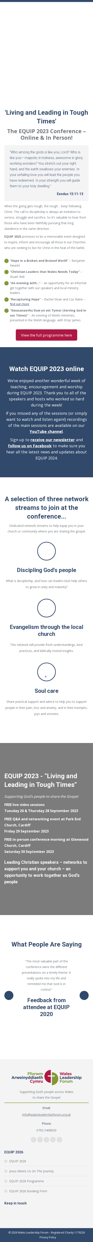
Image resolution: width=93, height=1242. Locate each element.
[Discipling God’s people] (46, 551)
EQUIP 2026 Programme (26, 1181)
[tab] (30, 1032)
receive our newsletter (52, 439)
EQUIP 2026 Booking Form (28, 1191)
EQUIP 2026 (17, 1161)
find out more (19, 304)
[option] (46, 988)
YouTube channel (46, 431)
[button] (8, 995)
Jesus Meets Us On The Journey (31, 1171)
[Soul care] (46, 672)
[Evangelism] (46, 608)
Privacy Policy (48, 1237)
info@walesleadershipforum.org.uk (46, 1115)
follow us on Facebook (30, 445)
